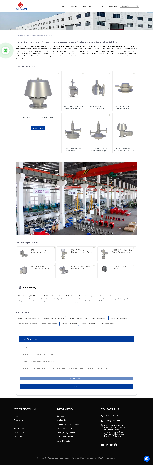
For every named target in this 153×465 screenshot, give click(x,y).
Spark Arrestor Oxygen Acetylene (29, 318)
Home (20, 35)
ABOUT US (19, 429)
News (16, 424)
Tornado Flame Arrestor (49, 324)
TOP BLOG (99, 458)
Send (76, 387)
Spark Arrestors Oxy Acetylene (54, 318)
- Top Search (110, 458)
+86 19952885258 (112, 416)
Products (18, 420)
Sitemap (89, 458)
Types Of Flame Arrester (69, 324)
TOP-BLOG (19, 437)
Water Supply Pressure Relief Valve (39, 35)
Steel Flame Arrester (98, 318)
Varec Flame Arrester (107, 324)
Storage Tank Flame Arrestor (119, 318)
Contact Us (19, 433)
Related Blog (29, 287)
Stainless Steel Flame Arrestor (78, 318)
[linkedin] (102, 444)
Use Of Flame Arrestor (89, 324)
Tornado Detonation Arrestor (27, 324)
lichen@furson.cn (112, 421)
